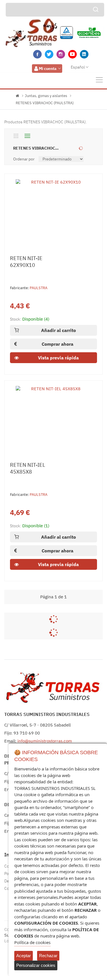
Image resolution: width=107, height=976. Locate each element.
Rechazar (48, 955)
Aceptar (23, 955)
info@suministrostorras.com (44, 741)
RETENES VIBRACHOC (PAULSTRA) (45, 102)
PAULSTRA (38, 287)
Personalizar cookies (35, 965)
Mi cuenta (47, 68)
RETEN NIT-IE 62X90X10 (26, 261)
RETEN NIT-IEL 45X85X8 (27, 468)
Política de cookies (32, 942)
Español (78, 67)
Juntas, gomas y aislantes (46, 95)
